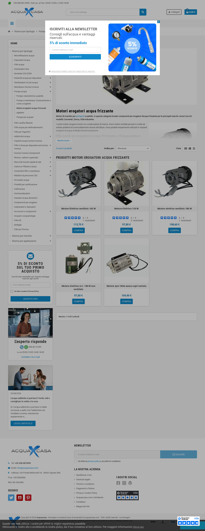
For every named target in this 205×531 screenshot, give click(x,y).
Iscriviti (76, 56)
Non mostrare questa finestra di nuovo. (73, 71)
